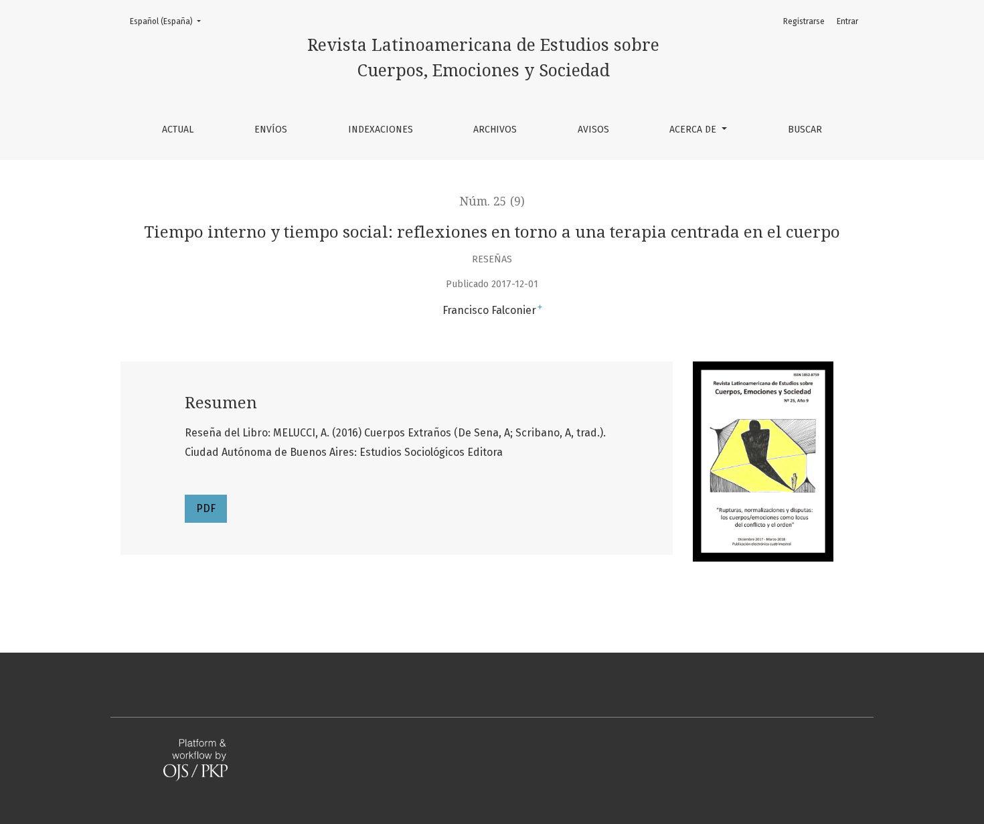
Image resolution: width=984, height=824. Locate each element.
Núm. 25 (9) (492, 201)
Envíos (270, 129)
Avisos (593, 129)
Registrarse (804, 21)
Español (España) (169, 21)
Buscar (805, 129)
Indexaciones (380, 129)
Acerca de (694, 129)
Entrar (847, 21)
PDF (206, 508)
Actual (177, 129)
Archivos (495, 129)
